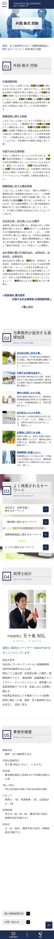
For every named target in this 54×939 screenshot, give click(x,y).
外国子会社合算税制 (13, 151)
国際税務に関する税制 (14, 116)
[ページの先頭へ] (49, 925)
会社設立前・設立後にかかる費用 (20, 221)
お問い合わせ (11, 922)
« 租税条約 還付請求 (13, 295)
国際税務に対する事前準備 (17, 186)
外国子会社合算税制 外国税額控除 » (32, 299)
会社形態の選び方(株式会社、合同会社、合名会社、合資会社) (26, 254)
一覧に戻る (27, 307)
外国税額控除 (9, 81)
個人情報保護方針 (14, 913)
